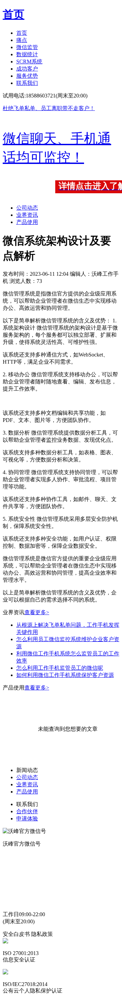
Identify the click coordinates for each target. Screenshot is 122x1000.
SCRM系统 (29, 61)
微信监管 (27, 47)
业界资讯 (27, 215)
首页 (21, 33)
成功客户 (27, 69)
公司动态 (27, 208)
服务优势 (27, 76)
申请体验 (27, 818)
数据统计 (27, 54)
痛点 (21, 40)
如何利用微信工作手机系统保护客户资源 (65, 675)
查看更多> (36, 612)
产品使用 (27, 222)
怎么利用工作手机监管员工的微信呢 (59, 668)
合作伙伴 (27, 811)
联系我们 (27, 83)
